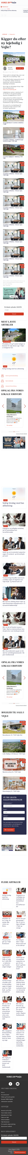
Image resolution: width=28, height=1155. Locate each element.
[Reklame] (14, 293)
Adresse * (5, 816)
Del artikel (19, 68)
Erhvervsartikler (5, 1119)
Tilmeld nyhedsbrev (20, 1152)
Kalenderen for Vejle (6, 1115)
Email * (5, 809)
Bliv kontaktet (9, 830)
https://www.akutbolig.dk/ (9, 89)
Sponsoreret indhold (6, 1126)
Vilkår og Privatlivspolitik (7, 1097)
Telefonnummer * (7, 803)
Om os (2, 1092)
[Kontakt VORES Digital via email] (17, 1084)
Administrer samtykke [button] (7, 1101)
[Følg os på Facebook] (10, 1084)
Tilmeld (14, 314)
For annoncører (5, 1094)
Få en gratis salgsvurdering (8, 1124)
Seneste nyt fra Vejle (6, 1110)
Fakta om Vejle (5, 1117)
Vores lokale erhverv (6, 1113)
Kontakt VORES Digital (7, 1099)
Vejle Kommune (5, 1122)
